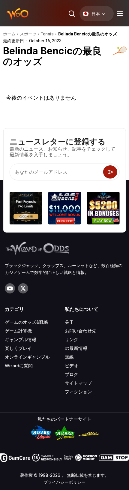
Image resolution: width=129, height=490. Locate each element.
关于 (69, 322)
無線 (69, 357)
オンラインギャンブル (27, 357)
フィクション (78, 392)
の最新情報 (76, 348)
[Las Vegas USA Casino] (64, 209)
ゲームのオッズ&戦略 (26, 322)
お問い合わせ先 (80, 331)
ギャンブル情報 (20, 339)
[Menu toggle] (119, 13)
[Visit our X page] (23, 288)
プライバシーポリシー (65, 482)
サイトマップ (78, 383)
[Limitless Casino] (26, 209)
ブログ (71, 374)
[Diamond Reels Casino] (103, 209)
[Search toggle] (71, 13)
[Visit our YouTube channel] (10, 288)
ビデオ (71, 365)
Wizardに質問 (19, 365)
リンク (71, 339)
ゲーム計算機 (18, 331)
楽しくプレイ (18, 348)
